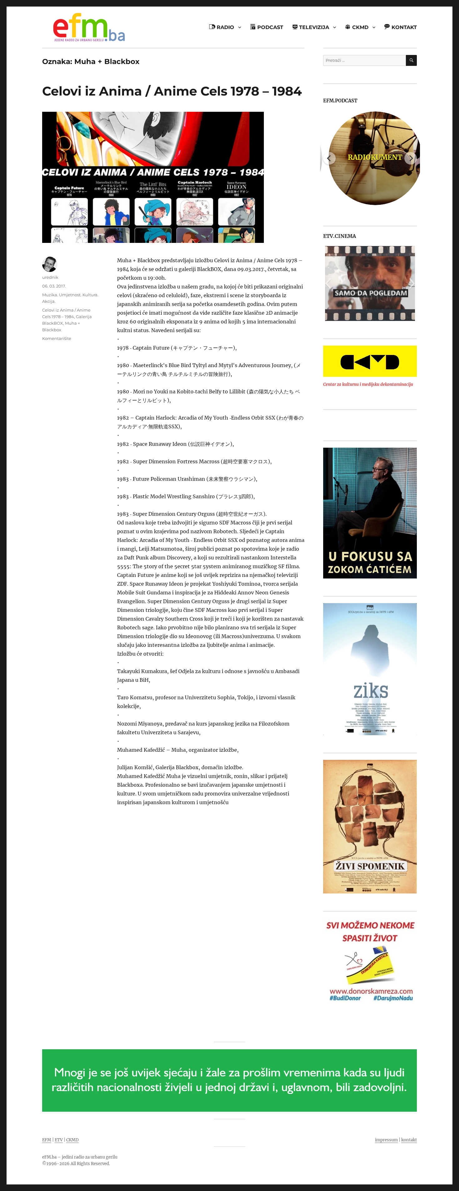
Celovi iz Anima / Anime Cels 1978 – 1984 (172, 91)
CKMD (72, 1140)
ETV (59, 1140)
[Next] (410, 158)
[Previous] (329, 158)
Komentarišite (56, 338)
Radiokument (370, 157)
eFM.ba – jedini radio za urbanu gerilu (79, 1157)
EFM (46, 1140)
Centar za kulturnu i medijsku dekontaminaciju (368, 384)
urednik (50, 277)
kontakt (409, 1140)
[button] (328, 283)
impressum (386, 1140)
